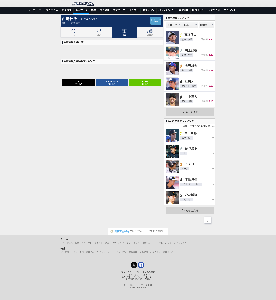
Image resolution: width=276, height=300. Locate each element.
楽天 (129, 243)
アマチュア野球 (119, 252)
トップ (31, 10)
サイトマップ (132, 275)
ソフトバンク (118, 243)
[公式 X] (134, 265)
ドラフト (134, 10)
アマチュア (119, 10)
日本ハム (146, 243)
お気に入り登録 (156, 21)
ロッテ (136, 243)
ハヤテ (168, 243)
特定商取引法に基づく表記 (138, 279)
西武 (107, 243)
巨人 (63, 243)
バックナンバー (166, 10)
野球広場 (183, 10)
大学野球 (144, 252)
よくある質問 (148, 272)
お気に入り (214, 10)
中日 (90, 243)
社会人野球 (155, 252)
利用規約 (145, 275)
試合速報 (67, 10)
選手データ (81, 10)
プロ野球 (104, 10)
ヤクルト (99, 243)
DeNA (70, 243)
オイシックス (180, 243)
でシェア (78, 82)
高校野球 (133, 252)
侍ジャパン (148, 10)
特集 (93, 10)
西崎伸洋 (69, 18)
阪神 (77, 243)
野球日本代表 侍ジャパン (98, 252)
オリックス (158, 243)
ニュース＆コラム (48, 10)
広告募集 (126, 277)
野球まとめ (198, 10)
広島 (83, 243)
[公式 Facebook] (141, 265)
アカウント (230, 10)
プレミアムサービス (130, 272)
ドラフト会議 (77, 252)
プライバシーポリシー (143, 277)
